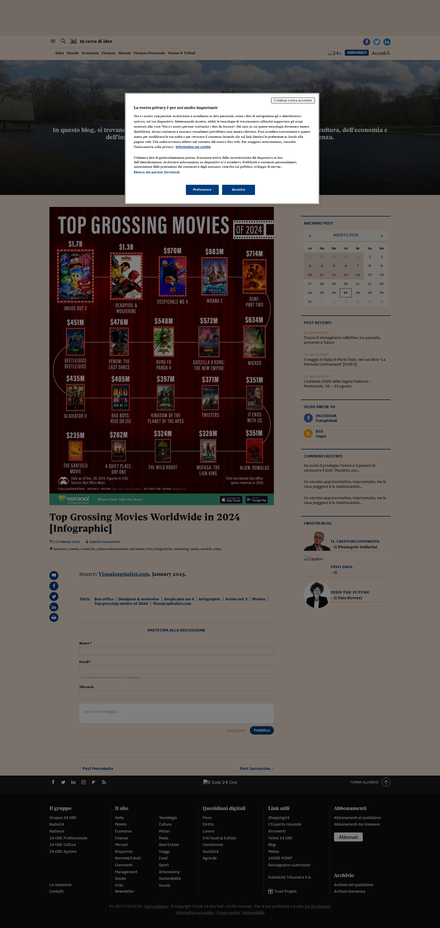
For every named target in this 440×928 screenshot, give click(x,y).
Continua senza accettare (293, 100)
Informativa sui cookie (193, 147)
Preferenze (202, 189)
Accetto (238, 189)
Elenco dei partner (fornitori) (157, 172)
